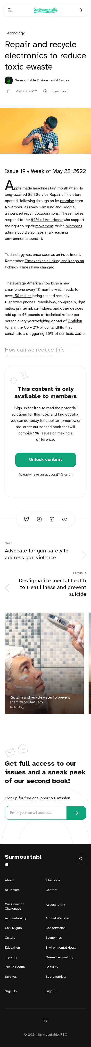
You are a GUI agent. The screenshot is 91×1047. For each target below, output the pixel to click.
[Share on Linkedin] (52, 519)
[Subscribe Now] (76, 813)
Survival (11, 977)
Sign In (67, 475)
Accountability (15, 918)
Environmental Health (61, 948)
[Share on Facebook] (39, 519)
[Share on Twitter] (27, 519)
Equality (11, 957)
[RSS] (45, 1020)
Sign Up (11, 991)
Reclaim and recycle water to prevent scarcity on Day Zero (40, 700)
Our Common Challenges (14, 907)
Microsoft (74, 226)
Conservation (56, 928)
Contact (52, 890)
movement (44, 226)
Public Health (15, 967)
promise (67, 201)
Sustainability (56, 977)
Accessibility (55, 905)
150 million (22, 296)
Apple (13, 188)
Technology (15, 33)
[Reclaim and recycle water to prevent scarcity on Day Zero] (44, 663)
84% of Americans (47, 220)
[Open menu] (10, 10)
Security (52, 967)
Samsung (46, 207)
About (9, 880)
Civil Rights (13, 928)
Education (12, 948)
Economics (54, 938)
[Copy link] (64, 519)
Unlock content (45, 459)
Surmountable (23, 860)
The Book (53, 880)
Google (68, 207)
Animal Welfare (57, 918)
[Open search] (80, 10)
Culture (10, 938)
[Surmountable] (45, 10)
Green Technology (59, 957)
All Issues (12, 890)
